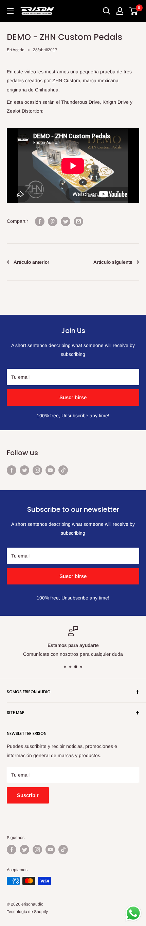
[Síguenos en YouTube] (50, 470)
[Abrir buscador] (106, 11)
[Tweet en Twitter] (65, 221)
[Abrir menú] (10, 11)
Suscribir (28, 795)
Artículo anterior (31, 262)
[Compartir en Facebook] (39, 221)
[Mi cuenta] (119, 11)
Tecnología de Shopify (27, 911)
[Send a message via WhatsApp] (133, 913)
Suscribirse (73, 397)
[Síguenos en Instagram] (37, 470)
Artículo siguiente (112, 262)
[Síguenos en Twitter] (24, 470)
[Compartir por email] (78, 221)
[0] (133, 11)
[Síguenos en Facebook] (11, 470)
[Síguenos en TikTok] (63, 470)
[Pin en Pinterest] (52, 221)
